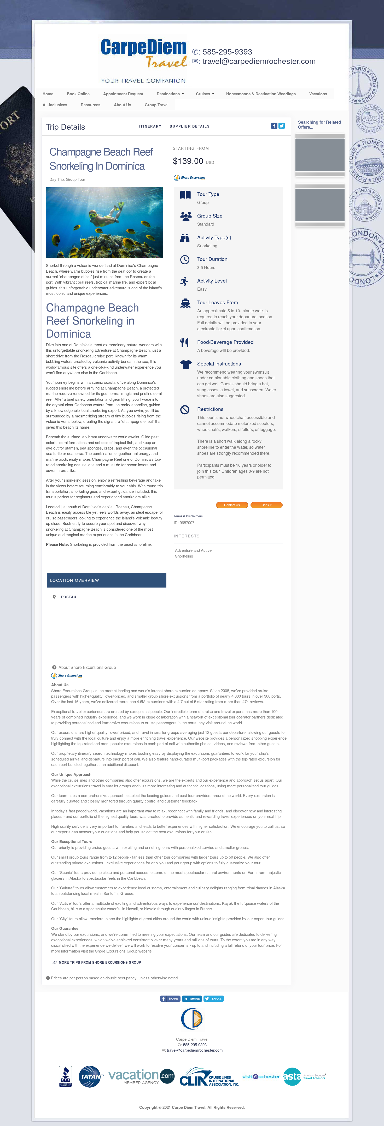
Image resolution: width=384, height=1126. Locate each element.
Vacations (318, 94)
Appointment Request (123, 94)
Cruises (203, 94)
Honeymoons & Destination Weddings (261, 94)
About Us (122, 104)
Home (48, 94)
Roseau (68, 597)
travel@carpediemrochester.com (259, 60)
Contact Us (232, 505)
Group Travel (156, 104)
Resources (90, 104)
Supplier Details (190, 126)
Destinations (168, 94)
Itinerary (150, 126)
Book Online (78, 94)
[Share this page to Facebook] (274, 126)
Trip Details (65, 126)
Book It (266, 505)
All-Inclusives (55, 104)
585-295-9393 (227, 51)
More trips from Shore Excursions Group (99, 962)
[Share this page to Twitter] (281, 126)
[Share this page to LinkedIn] (192, 999)
